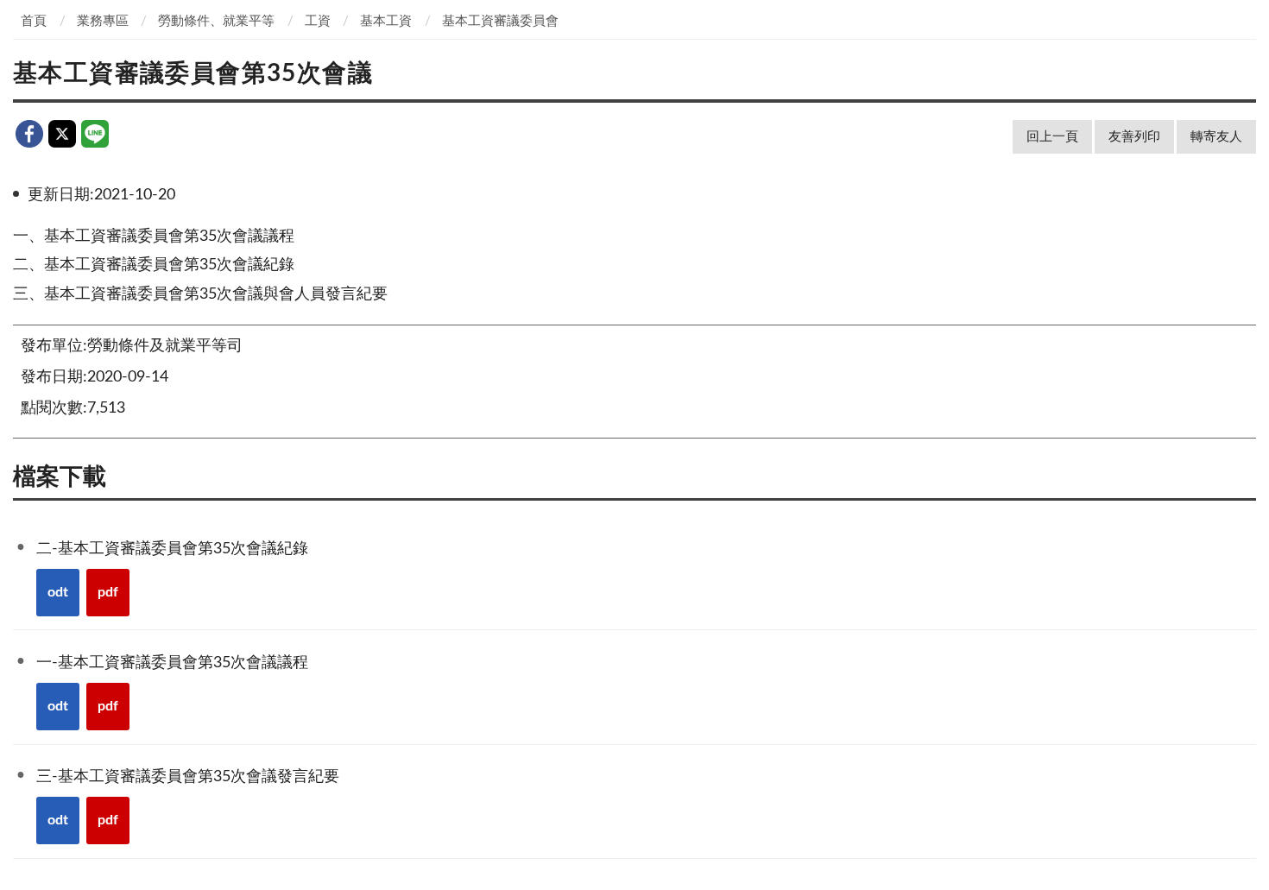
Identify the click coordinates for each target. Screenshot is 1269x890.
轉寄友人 (1216, 136)
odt (57, 592)
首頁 (34, 21)
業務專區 (103, 21)
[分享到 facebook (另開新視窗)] (29, 134)
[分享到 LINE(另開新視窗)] (95, 134)
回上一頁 (1052, 136)
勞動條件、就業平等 (216, 21)
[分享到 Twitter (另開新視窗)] (62, 134)
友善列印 (1134, 136)
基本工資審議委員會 (500, 21)
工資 (318, 21)
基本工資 (386, 21)
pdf (108, 592)
